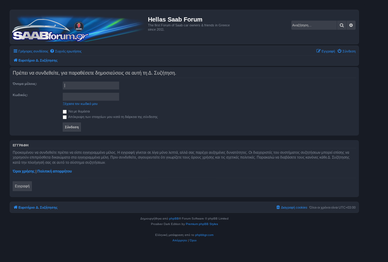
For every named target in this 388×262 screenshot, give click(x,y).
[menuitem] (66, 51)
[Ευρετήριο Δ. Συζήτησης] (80, 27)
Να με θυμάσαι (79, 111)
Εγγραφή (22, 186)
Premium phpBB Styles (202, 224)
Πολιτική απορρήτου (54, 171)
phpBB (174, 218)
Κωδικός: (20, 95)
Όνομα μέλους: (25, 84)
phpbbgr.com (204, 235)
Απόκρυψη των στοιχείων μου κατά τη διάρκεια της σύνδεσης (113, 117)
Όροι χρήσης (24, 171)
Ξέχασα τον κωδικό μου (80, 104)
